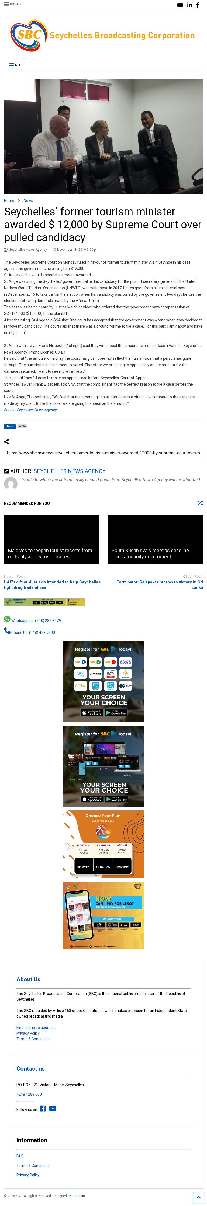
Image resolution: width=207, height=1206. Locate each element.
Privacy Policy (28, 1033)
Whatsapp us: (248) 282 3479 (36, 621)
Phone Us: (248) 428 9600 (33, 632)
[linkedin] (189, 5)
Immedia (78, 1196)
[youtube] (180, 5)
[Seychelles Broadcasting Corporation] (103, 51)
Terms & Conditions (33, 1039)
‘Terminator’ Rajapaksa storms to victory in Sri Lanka (159, 585)
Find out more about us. (36, 1027)
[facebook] (197, 5)
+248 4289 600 (29, 1094)
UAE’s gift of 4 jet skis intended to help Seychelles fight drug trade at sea (52, 585)
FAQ (19, 1156)
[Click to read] (51, 539)
